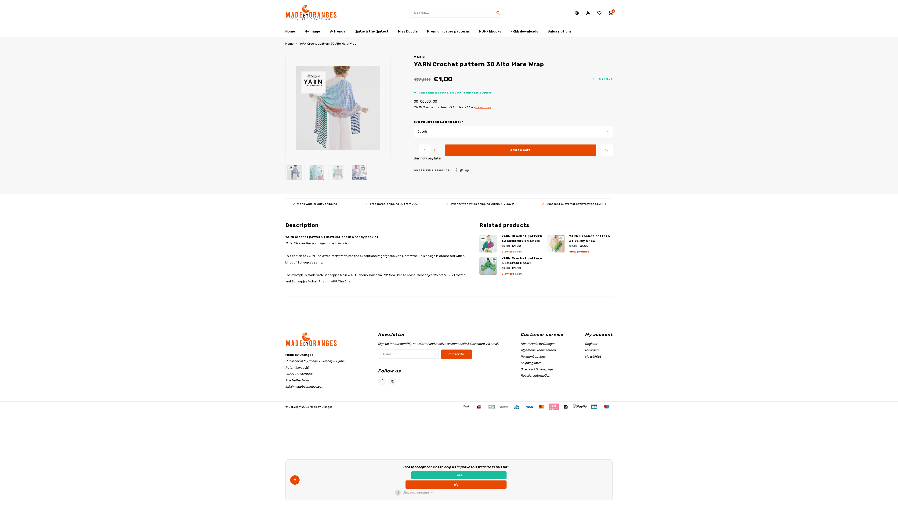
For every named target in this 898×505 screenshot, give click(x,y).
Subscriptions (559, 31)
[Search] (498, 13)
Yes (459, 475)
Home (290, 31)
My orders (592, 350)
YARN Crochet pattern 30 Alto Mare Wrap (327, 43)
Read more (483, 107)
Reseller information (535, 375)
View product (512, 251)
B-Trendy (337, 31)
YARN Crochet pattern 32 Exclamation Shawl (522, 238)
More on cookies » (417, 492)
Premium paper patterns (448, 31)
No (456, 485)
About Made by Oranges (538, 344)
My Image (312, 31)
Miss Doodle (408, 31)
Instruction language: (438, 122)
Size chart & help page (537, 369)
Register (591, 344)
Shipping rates (531, 363)
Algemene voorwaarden (538, 350)
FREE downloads (524, 31)
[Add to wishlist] (607, 150)
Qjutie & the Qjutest (372, 31)
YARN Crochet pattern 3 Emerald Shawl (522, 260)
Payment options (533, 356)
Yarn (419, 57)
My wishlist (593, 356)
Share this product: (432, 170)
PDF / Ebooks (490, 31)
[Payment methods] (466, 407)
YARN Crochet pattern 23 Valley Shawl (589, 238)
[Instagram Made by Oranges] (392, 381)
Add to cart (520, 150)
